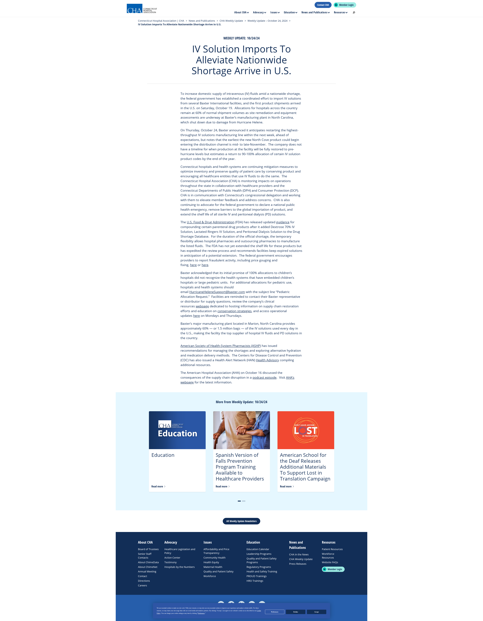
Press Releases (297, 563)
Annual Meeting (147, 571)
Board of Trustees (148, 549)
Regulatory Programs (259, 567)
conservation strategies (234, 311)
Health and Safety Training (262, 571)
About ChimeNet (147, 567)
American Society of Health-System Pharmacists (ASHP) (220, 345)
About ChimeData (148, 562)
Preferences (274, 612)
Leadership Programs (259, 554)
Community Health (215, 557)
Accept (316, 612)
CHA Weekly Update (301, 559)
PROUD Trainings (257, 576)
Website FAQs (330, 562)
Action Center (172, 557)
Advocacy (258, 12)
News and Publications (314, 12)
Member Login (346, 5)
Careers (142, 585)
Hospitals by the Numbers (179, 567)
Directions (144, 580)
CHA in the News (299, 554)
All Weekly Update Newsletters (241, 521)
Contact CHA (323, 5)
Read (157, 486)
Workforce (210, 576)
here (193, 265)
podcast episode (264, 377)
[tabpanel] (177, 451)
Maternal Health (213, 567)
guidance (282, 222)
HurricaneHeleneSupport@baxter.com (217, 292)
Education (289, 12)
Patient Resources (332, 549)
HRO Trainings (255, 580)
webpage (202, 306)
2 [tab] (243, 501)
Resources (339, 12)
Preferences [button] (201, 613)
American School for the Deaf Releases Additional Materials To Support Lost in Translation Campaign (305, 467)
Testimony (170, 562)
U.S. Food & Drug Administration (210, 222)
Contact (142, 576)
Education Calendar (258, 549)
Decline (295, 612)
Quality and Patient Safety (218, 571)
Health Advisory (267, 360)
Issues (273, 12)
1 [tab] (239, 501)
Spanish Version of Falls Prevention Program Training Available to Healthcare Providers (240, 467)
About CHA (240, 12)
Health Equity (211, 562)
